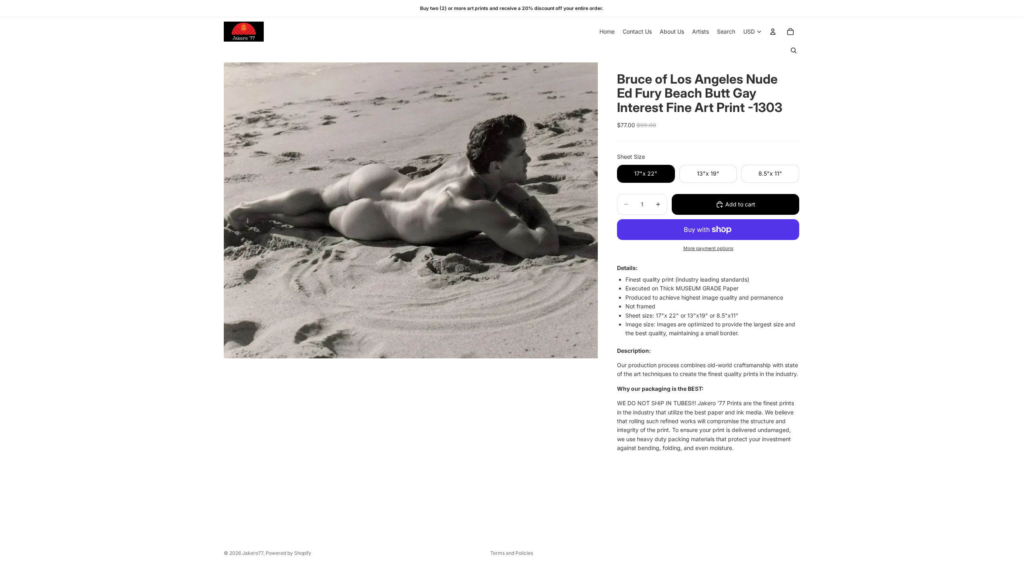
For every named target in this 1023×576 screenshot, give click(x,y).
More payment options (708, 248)
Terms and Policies (511, 553)
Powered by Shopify (288, 553)
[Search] (793, 50)
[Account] (773, 31)
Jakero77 (252, 553)
